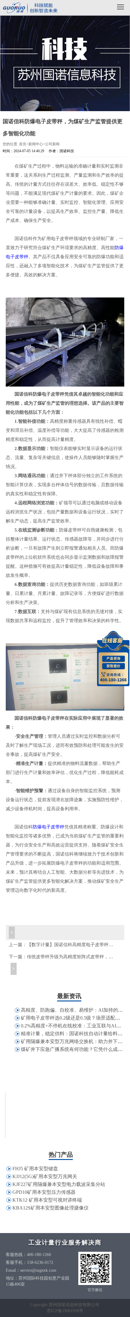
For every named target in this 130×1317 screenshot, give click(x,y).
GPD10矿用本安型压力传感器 (44, 1192)
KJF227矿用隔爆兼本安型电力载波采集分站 (58, 1184)
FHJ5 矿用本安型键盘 (35, 1168)
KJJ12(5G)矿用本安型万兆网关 (44, 1176)
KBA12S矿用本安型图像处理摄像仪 (50, 1207)
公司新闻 (52, 144)
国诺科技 (30, 8)
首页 (22, 144)
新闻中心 (35, 144)
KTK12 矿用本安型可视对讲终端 (47, 1200)
